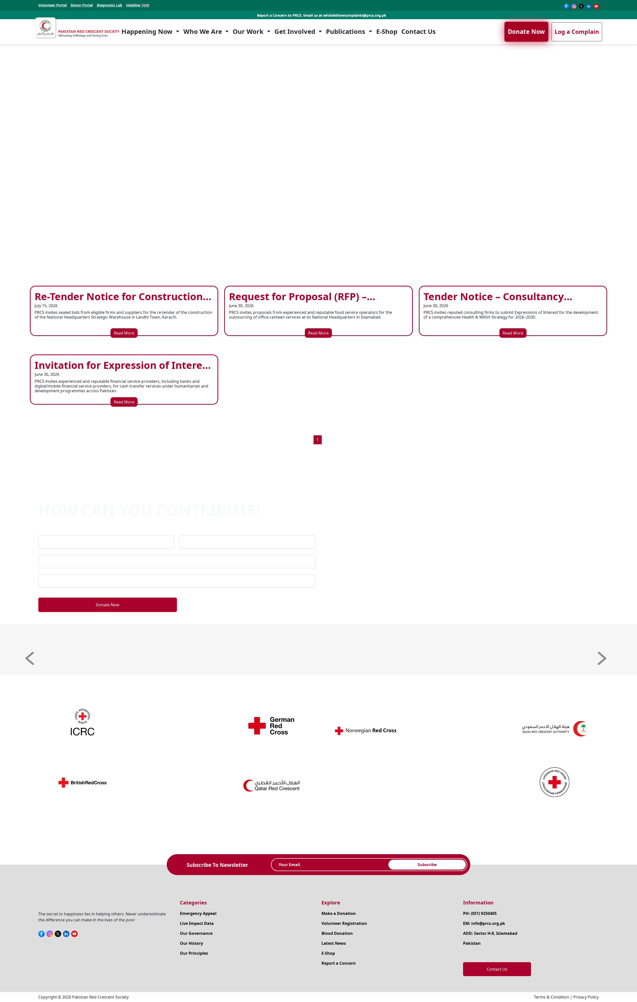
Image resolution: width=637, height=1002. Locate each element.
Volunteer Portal (52, 5)
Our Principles (194, 953)
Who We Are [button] (203, 31)
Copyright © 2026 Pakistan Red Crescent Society (83, 997)
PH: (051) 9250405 (480, 913)
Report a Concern (338, 963)
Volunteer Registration (344, 923)
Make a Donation (338, 913)
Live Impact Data (197, 923)
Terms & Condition (551, 997)
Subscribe (427, 864)
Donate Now (526, 32)
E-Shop (386, 31)
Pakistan (472, 943)
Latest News (333, 943)
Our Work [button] (249, 31)
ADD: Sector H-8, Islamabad (490, 933)
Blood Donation (337, 933)
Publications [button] (346, 31)
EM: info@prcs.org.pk (484, 923)
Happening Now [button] (147, 31)
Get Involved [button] (295, 31)
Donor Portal (82, 5)
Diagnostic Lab (109, 5)
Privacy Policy (586, 997)
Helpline (137, 5)
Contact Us (418, 31)
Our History (191, 943)
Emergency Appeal (198, 913)
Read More (124, 333)
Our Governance (196, 933)
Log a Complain (577, 32)
